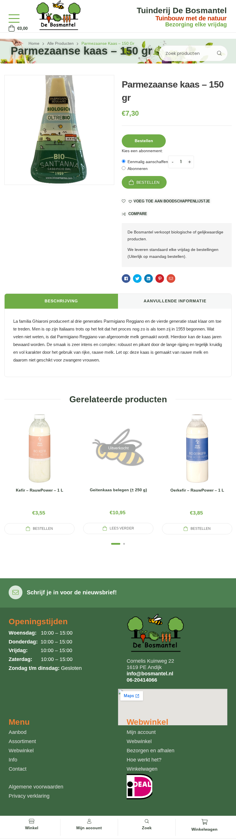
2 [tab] (124, 544)
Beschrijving (61, 301)
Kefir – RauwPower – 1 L (39, 490)
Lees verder (122, 528)
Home (33, 43)
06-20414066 (142, 680)
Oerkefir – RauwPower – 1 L (197, 490)
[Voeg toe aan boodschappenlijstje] (53, 455)
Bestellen (147, 182)
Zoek (219, 53)
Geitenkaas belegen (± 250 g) (118, 490)
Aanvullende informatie (175, 301)
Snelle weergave (39, 455)
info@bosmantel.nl (150, 673)
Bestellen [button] (144, 140)
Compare (137, 214)
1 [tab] (116, 544)
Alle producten (60, 43)
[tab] (61, 301)
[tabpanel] (39, 473)
